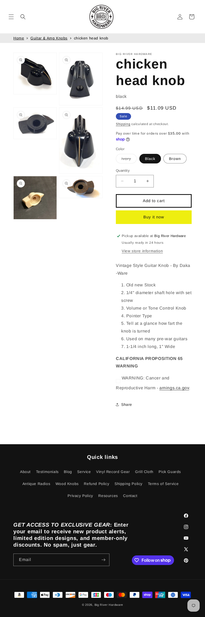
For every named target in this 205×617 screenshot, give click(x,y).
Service (84, 472)
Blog (68, 472)
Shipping (123, 124)
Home (18, 38)
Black (150, 159)
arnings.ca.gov (174, 388)
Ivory (129, 159)
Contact (130, 496)
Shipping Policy (129, 484)
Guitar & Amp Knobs (49, 38)
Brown (175, 159)
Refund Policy (96, 484)
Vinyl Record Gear (113, 472)
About (25, 472)
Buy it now (153, 217)
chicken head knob (91, 38)
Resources (108, 496)
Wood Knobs (67, 484)
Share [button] (126, 404)
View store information (142, 251)
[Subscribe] (103, 560)
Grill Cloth (144, 472)
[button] (11, 17)
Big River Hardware (108, 604)
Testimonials (47, 472)
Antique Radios (36, 484)
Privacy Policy (80, 496)
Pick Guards (170, 472)
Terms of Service (163, 484)
